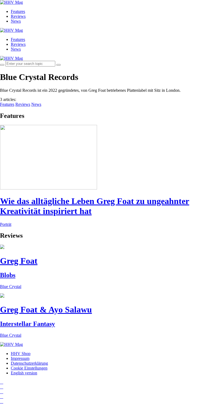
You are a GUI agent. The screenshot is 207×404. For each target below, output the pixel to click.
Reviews (18, 16)
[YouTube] (1, 391)
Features (18, 11)
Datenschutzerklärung (29, 363)
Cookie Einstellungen (29, 368)
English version (24, 373)
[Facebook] (1, 387)
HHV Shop (20, 353)
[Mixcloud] (1, 396)
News (16, 21)
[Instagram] (1, 382)
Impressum (20, 358)
